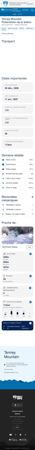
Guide (4, 28)
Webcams (29, 28)
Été (19, 14)
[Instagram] (20, 435)
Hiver (14, 14)
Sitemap (17, 425)
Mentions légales (17, 419)
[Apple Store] (23, 439)
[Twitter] (16, 435)
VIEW (29, 247)
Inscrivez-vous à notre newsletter (17, 416)
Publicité (17, 414)
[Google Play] (13, 439)
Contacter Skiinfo (17, 411)
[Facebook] (25, 435)
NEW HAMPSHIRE (7, 25)
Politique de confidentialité (17, 421)
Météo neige (12, 28)
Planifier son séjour (16, 10)
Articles (25, 10)
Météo (22, 28)
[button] (32, 10)
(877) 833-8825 (8, 369)
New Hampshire (25, 327)
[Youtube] (11, 435)
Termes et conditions (17, 423)
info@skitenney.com (11, 372)
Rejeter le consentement (17, 429)
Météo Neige (8, 10)
